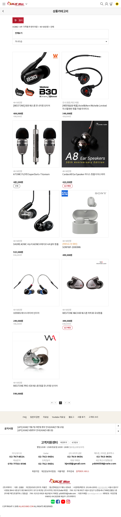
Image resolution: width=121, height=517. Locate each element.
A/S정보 (75, 443)
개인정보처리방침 (48, 471)
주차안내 (70, 471)
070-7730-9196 (17, 463)
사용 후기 (81, 417)
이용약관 (61, 471)
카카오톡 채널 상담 (117, 4)
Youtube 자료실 (58, 417)
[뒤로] (3, 11)
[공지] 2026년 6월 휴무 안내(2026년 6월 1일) (35, 430)
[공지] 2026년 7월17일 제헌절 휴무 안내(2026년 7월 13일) (40, 427)
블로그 (71, 417)
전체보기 (18, 33)
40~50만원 (44, 27)
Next (118, 431)
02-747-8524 (17, 456)
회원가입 (35, 471)
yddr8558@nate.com (104, 463)
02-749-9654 (75, 456)
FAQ (25, 417)
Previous (118, 426)
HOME (15, 27)
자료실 (46, 417)
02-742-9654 (46, 463)
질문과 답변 (35, 417)
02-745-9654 (104, 456)
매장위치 (63, 443)
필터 (20, 20)
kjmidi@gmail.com (75, 463)
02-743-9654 (46, 456)
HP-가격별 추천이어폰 (29, 27)
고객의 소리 (93, 417)
